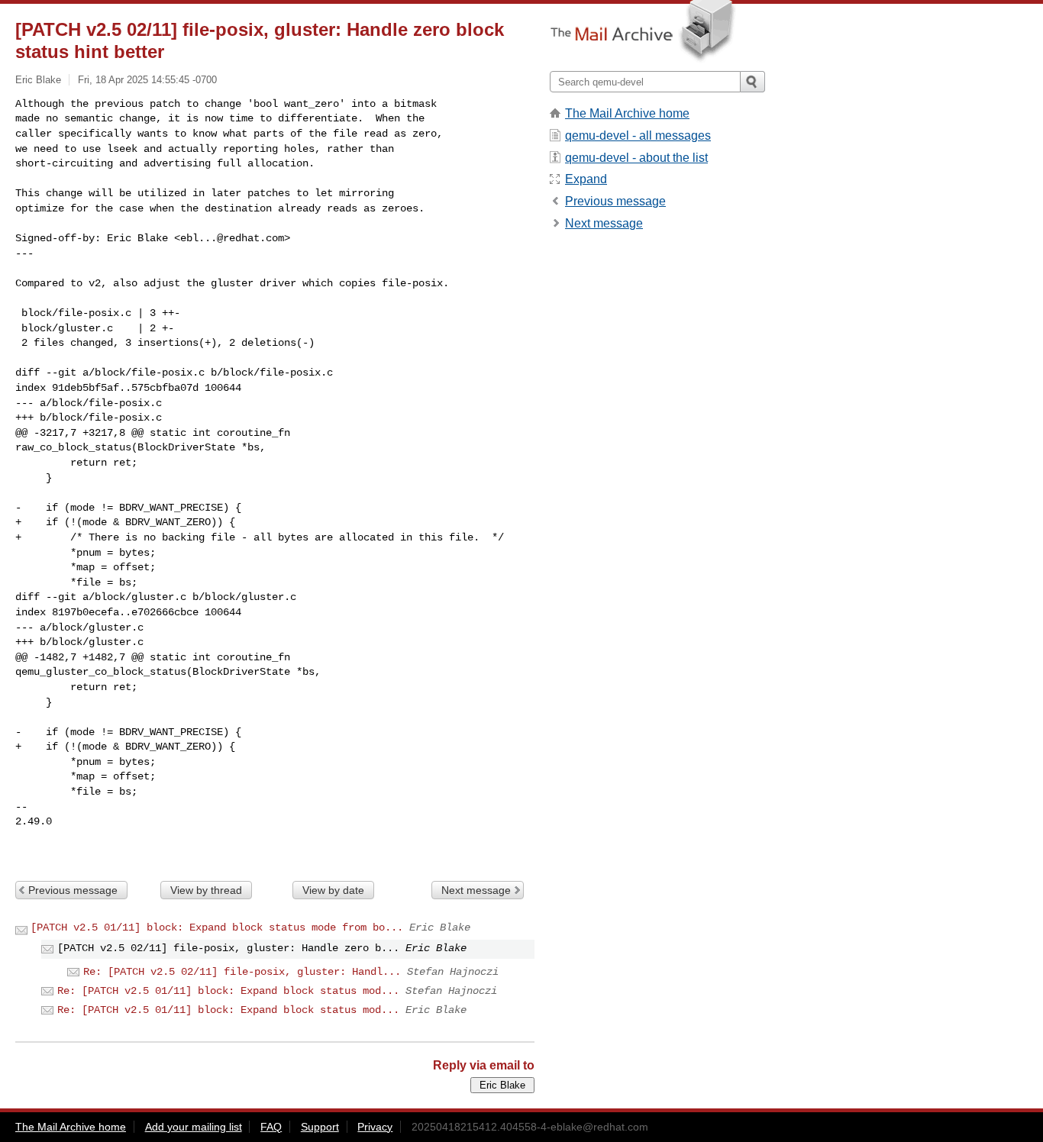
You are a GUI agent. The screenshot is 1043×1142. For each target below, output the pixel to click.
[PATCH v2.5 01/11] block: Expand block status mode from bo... (217, 927)
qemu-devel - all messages (638, 135)
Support (320, 1127)
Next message (476, 890)
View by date (333, 890)
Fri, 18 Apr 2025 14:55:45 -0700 (147, 79)
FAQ (271, 1127)
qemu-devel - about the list (636, 157)
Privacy (374, 1127)
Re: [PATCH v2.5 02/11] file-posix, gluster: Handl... (242, 972)
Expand (586, 179)
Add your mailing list (193, 1127)
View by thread (206, 890)
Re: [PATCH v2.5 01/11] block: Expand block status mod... (228, 991)
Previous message (73, 890)
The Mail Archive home (627, 113)
